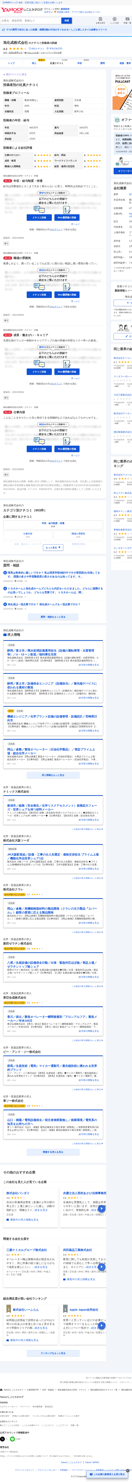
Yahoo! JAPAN (92, 1462)
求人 (38, 62)
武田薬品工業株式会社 (77, 1250)
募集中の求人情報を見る (24, 1219)
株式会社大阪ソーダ (16, 840)
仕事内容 (19, 412)
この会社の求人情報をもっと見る (86, 829)
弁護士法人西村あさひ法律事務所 (85, 1193)
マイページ (25, 1406)
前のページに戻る (16, 74)
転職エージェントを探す (69, 1416)
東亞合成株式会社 (14, 997)
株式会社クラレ (13, 889)
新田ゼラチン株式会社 (17, 943)
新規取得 (65, 9)
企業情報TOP (33, 1390)
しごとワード (62, 1425)
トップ (11, 63)
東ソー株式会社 (13, 1100)
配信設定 (49, 1406)
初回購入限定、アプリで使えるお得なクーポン (79, 12)
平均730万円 (55, 48)
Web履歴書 (37, 1406)
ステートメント (82, 1470)
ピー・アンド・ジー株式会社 (22, 1051)
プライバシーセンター (47, 1470)
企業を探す (100, 23)
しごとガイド (48, 1425)
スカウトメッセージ (8, 1406)
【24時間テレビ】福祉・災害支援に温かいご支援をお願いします (32, 2)
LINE (18, 1439)
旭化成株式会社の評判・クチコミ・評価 (20, 176)
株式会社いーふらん (26, 1309)
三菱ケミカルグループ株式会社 (26, 1250)
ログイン (48, 12)
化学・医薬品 (48, 1390)
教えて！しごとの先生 (9, 1425)
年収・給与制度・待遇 (28, 180)
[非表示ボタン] (128, 1470)
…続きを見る (40, 1210)
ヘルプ (77, 224)
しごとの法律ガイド (30, 1425)
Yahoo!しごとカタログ (13, 1390)
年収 (83, 62)
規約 (64, 1470)
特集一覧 (127, 23)
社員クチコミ (58, 62)
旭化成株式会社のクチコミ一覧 (103, 1390)
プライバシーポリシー (24, 1470)
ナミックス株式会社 (16, 791)
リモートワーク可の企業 (51, 53)
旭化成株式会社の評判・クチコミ (72, 1390)
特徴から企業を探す (21, 1416)
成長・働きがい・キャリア (31, 335)
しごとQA (114, 23)
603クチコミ (38, 48)
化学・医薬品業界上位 (13, 53)
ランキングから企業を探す (44, 1416)
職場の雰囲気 (22, 258)
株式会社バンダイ (18, 1193)
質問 (102, 63)
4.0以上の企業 (32, 53)
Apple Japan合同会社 (84, 1309)
